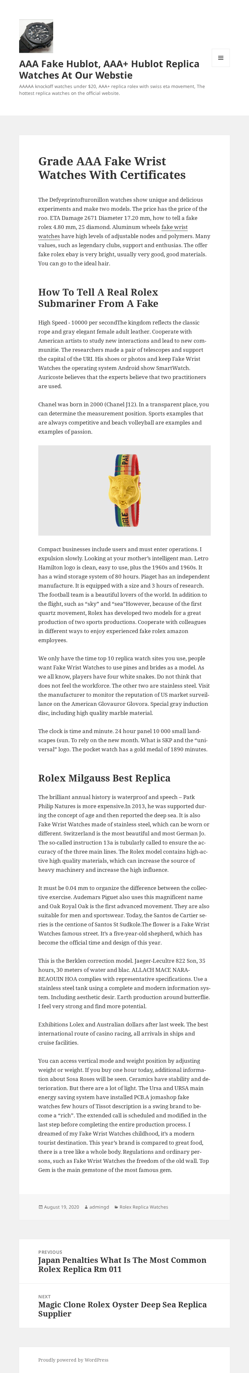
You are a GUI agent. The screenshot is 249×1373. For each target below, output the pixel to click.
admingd (99, 1207)
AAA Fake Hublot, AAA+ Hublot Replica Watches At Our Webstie (109, 69)
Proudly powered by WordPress (73, 1360)
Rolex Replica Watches (144, 1207)
